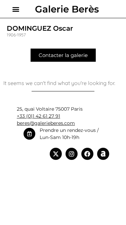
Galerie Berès (67, 9)
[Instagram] (72, 154)
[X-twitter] (56, 154)
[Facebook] (87, 154)
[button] (15, 9)
